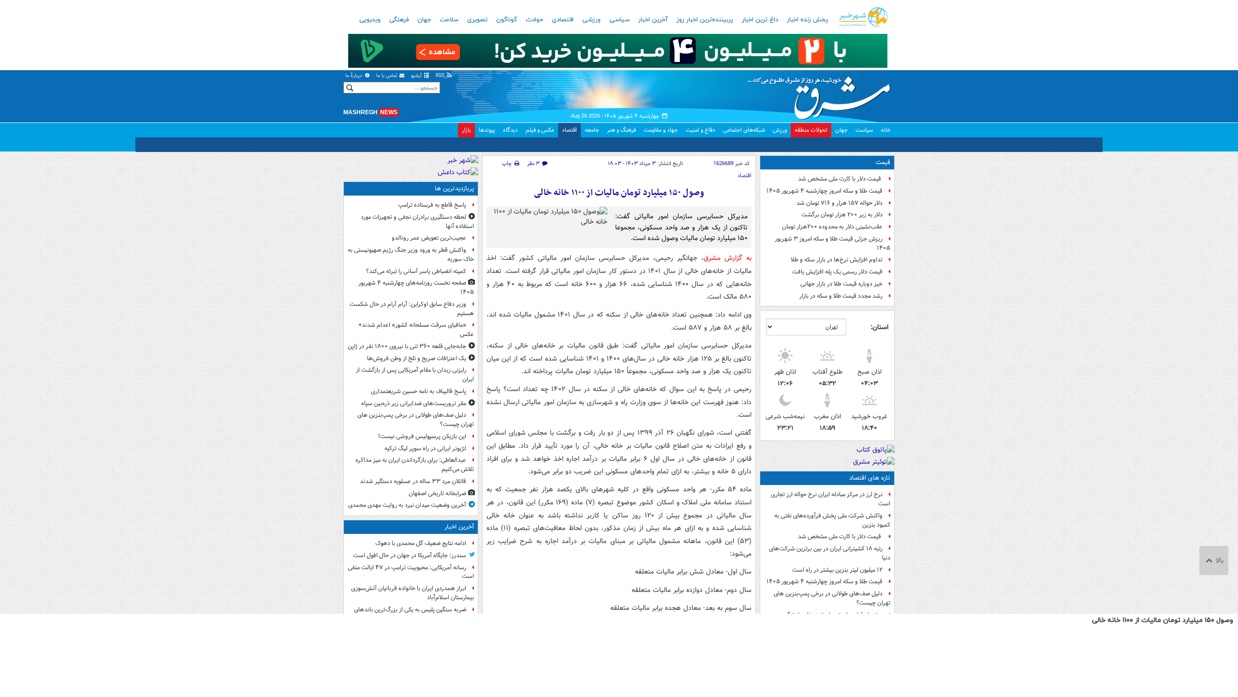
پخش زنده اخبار (807, 19)
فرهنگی (399, 19)
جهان (424, 19)
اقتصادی (563, 19)
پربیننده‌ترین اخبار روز (705, 19)
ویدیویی (370, 19)
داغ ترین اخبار (760, 19)
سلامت (449, 19)
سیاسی (619, 19)
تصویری (477, 19)
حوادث (534, 19)
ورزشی (591, 19)
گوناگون (506, 19)
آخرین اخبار (653, 19)
